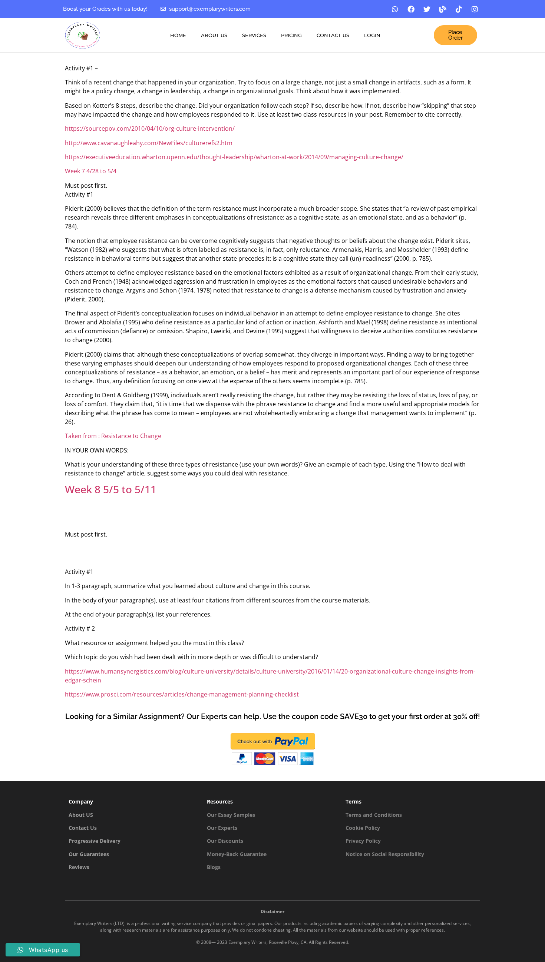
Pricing (291, 35)
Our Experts (222, 827)
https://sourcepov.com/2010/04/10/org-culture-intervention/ (150, 128)
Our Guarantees (89, 854)
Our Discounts (225, 840)
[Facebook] (411, 9)
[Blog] (443, 9)
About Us (214, 35)
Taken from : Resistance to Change (113, 436)
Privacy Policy (363, 840)
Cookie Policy (363, 827)
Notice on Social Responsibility (385, 854)
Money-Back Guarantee (237, 854)
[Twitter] (427, 9)
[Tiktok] (459, 9)
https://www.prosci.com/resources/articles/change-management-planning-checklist (182, 694)
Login (372, 35)
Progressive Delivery (94, 840)
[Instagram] (475, 9)
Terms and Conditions (374, 814)
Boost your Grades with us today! (105, 9)
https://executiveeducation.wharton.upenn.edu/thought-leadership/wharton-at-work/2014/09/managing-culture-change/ (234, 157)
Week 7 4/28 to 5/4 (90, 171)
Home (178, 35)
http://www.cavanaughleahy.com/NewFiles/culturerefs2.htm (148, 143)
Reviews (79, 867)
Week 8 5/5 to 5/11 (110, 489)
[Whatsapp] (395, 9)
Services (254, 35)
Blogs (214, 867)
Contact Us (333, 35)
